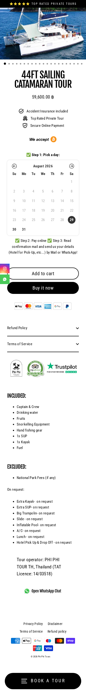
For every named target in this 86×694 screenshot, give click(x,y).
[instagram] (5, 268)
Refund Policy (17, 328)
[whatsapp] (5, 279)
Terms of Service (19, 344)
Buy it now (43, 288)
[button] (14, 166)
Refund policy (57, 631)
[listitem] (71, 220)
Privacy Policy (33, 624)
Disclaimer (55, 624)
